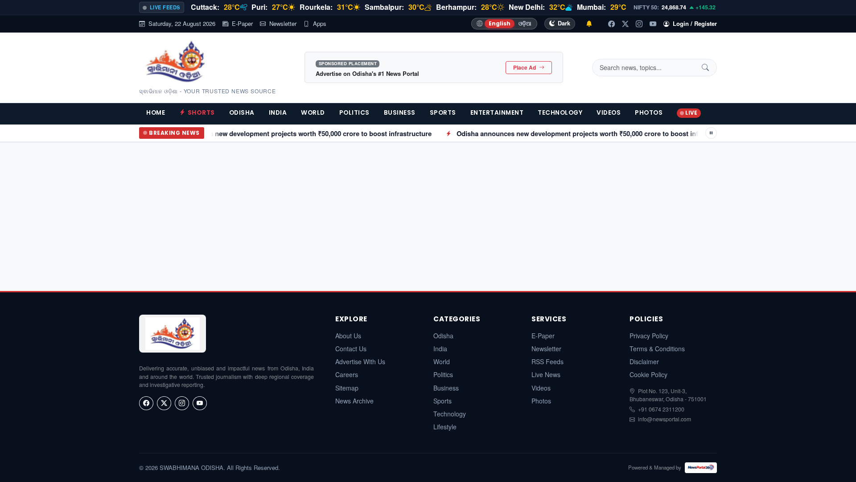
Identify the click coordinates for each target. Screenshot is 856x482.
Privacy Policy (649, 335)
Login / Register (695, 23)
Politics (354, 112)
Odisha (242, 112)
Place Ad (525, 67)
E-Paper (242, 23)
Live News (545, 374)
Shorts (201, 112)
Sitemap (346, 387)
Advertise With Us (360, 361)
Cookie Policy (648, 374)
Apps (319, 23)
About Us (348, 335)
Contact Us (350, 348)
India (278, 112)
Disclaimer (644, 361)
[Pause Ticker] (711, 133)
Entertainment (497, 112)
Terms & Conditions (657, 348)
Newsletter (282, 23)
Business (400, 112)
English (499, 23)
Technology (560, 112)
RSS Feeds (547, 361)
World (313, 112)
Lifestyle (445, 426)
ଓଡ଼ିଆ (525, 23)
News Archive (354, 400)
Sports (443, 112)
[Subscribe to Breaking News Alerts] (589, 24)
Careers (346, 374)
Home (155, 112)
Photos (649, 112)
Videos (609, 112)
